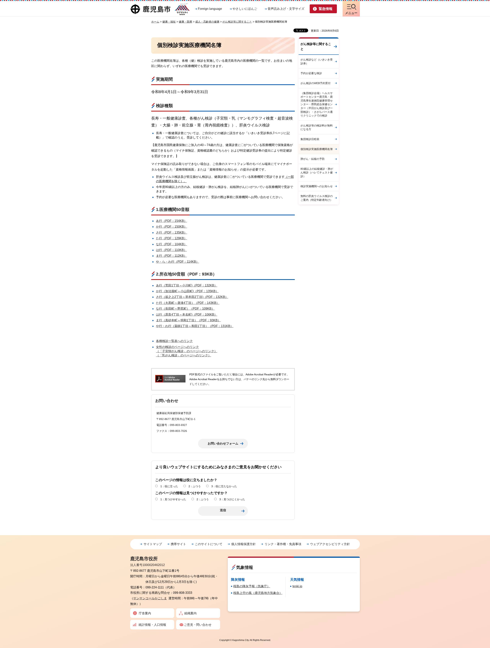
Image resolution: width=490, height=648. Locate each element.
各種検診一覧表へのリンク (174, 341)
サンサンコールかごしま (150, 598)
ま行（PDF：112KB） (171, 255)
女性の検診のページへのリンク (177, 347)
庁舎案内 (145, 613)
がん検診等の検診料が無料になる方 (317, 127)
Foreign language (210, 8)
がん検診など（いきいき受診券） (317, 61)
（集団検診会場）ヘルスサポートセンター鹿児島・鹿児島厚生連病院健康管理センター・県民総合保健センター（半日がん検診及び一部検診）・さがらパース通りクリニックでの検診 (317, 104)
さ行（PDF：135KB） (171, 232)
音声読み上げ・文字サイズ (286, 8)
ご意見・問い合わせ (198, 624)
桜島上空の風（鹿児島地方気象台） (257, 593)
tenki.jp (297, 586)
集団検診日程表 (310, 139)
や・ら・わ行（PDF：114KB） (177, 261)
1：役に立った (169, 486)
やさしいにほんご (245, 8)
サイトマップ (153, 544)
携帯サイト (178, 544)
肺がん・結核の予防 (313, 158)
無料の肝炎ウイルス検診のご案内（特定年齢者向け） (317, 197)
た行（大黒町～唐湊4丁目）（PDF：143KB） (187, 302)
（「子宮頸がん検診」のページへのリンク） (186, 351)
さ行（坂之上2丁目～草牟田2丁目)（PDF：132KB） (192, 297)
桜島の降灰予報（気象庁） (251, 586)
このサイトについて (208, 544)
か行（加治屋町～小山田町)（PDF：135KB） (187, 291)
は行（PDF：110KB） (171, 250)
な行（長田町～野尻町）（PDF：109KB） (185, 308)
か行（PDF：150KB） (171, 226)
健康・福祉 (169, 21)
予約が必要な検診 (311, 73)
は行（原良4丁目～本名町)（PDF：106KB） (186, 314)
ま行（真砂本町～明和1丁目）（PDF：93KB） (188, 320)
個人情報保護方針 (243, 544)
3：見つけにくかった (232, 499)
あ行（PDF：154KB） (171, 220)
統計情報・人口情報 (152, 624)
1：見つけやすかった (173, 499)
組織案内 (190, 613)
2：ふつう (195, 486)
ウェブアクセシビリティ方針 (330, 544)
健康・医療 (185, 21)
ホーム (155, 21)
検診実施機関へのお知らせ (317, 186)
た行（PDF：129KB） (171, 238)
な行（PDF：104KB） (171, 244)
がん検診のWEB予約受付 (316, 83)
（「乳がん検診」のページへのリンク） (183, 355)
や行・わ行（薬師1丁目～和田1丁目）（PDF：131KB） (194, 326)
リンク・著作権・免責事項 (283, 544)
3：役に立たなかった (224, 486)
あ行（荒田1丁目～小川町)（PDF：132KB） (186, 285)
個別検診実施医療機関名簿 (317, 149)
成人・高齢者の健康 (207, 21)
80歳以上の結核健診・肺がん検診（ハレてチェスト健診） (317, 172)
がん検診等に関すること (237, 21)
